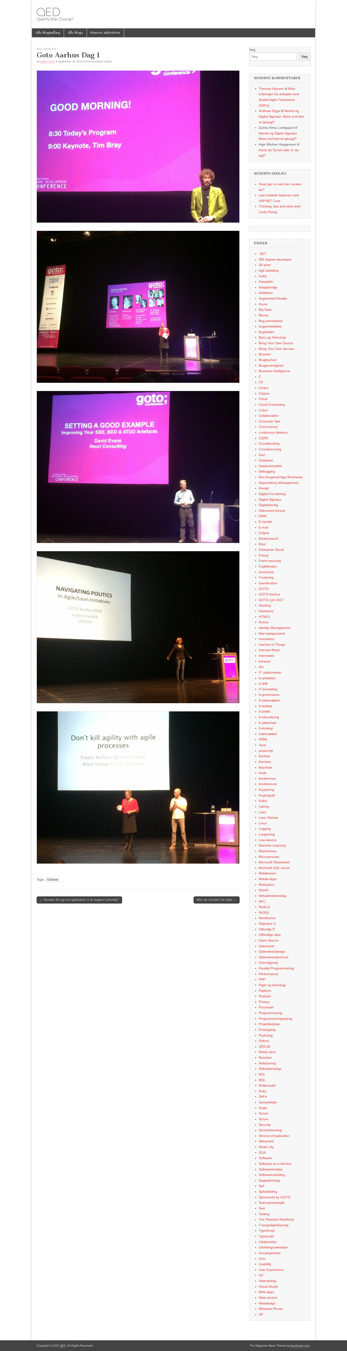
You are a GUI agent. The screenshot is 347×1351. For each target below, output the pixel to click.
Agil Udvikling (47, 48)
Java (262, 745)
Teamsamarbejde (272, 1203)
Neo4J (263, 890)
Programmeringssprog (275, 1018)
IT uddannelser (270, 672)
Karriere (265, 762)
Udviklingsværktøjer (273, 1247)
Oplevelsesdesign (272, 951)
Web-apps (266, 1292)
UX (261, 1275)
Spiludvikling (268, 1191)
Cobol (263, 410)
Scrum (263, 1113)
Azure (263, 304)
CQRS (263, 438)
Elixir (262, 544)
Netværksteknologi (272, 896)
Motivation (266, 884)
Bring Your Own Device (276, 343)
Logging (265, 828)
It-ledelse (265, 706)
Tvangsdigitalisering (273, 1225)
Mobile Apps (268, 879)
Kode (263, 773)
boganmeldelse (270, 326)
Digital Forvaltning (272, 494)
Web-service (268, 1297)
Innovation (266, 639)
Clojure (264, 393)
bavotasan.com (300, 1345)
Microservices (269, 857)
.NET (262, 254)
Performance (268, 974)
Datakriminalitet (270, 466)
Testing (264, 1214)
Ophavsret (266, 946)
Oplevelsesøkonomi (273, 957)
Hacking (265, 605)
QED (48, 12)
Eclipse (264, 533)
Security (265, 1125)
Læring (264, 806)
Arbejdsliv (266, 282)
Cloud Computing (272, 404)
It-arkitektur (267, 678)
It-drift (263, 683)
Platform (265, 991)
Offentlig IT (267, 929)
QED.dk (264, 1046)
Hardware (266, 611)
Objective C (267, 923)
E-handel (265, 522)
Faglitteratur (268, 566)
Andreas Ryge (269, 111)
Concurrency (268, 427)
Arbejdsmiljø (268, 287)
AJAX (263, 276)
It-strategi (266, 728)
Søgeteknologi (269, 1180)
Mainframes (267, 851)
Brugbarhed (267, 360)
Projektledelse (269, 1024)
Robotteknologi (270, 1069)
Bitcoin (264, 315)
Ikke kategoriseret (272, 633)
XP (261, 1314)
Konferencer (268, 784)
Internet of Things (272, 644)
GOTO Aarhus (269, 594)
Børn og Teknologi (272, 337)
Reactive (265, 1057)
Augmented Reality (273, 298)
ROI (262, 1074)
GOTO (264, 589)
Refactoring (267, 1063)
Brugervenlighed (271, 365)
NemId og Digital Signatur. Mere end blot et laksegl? (281, 116)
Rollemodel (267, 1085)
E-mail (263, 527)
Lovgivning (267, 834)
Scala (263, 1108)
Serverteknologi (270, 1130)
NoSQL (264, 912)
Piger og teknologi (272, 985)
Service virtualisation (274, 1136)
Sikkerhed (266, 1141)
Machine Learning (272, 845)
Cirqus (263, 388)
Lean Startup (268, 817)
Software (265, 1158)
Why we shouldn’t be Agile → (217, 900)
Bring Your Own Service (276, 349)
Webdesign (267, 1303)
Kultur (263, 801)
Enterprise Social (271, 549)
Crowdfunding (269, 443)
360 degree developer (275, 259)
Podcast (265, 996)
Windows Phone (271, 1309)
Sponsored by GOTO (274, 1197)
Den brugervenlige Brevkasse (281, 477)
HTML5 (264, 617)
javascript (266, 751)
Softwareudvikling (272, 1175)
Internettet (266, 656)
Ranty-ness (267, 1052)
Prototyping (267, 1030)
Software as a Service (275, 1164)
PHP (262, 979)
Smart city (266, 1147)
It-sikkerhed (267, 723)
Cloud (263, 399)
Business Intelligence (274, 371)
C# (261, 382)
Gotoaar (52, 879)
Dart (262, 455)
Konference (267, 778)
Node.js (264, 907)
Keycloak (265, 767)
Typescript (266, 1236)
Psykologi (266, 1035)
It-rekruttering (269, 717)
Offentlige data (270, 935)
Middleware (267, 873)
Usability (265, 1264)
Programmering (270, 1013)
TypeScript (267, 1230)
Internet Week (269, 650)
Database (266, 460)
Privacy (264, 1002)
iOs (261, 667)
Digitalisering (268, 505)
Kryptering (266, 790)
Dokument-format (272, 510)
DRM (262, 516)
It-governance (269, 695)
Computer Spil (269, 421)
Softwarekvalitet (270, 1169)
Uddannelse (268, 1242)
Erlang (263, 555)
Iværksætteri (268, 734)
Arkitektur (266, 293)
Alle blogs (75, 33)
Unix (262, 1259)
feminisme (266, 572)
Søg (252, 50)
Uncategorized (269, 1253)
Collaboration (269, 415)
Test (262, 1208)
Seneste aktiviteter (105, 33)
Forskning (266, 577)
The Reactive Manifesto (276, 1219)
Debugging (267, 471)
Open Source (269, 940)
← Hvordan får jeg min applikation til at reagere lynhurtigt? (79, 900)
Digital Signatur (270, 499)
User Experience (271, 1270)
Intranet (264, 661)
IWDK (263, 739)
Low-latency (268, 840)
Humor (264, 622)
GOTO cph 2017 (271, 600)
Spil (261, 1186)
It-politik (264, 711)
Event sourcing (270, 561)
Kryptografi (267, 795)
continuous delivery (273, 432)
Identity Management (274, 628)
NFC (262, 901)
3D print (265, 265)
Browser (265, 354)
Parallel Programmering (276, 968)
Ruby (263, 1091)
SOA (262, 1152)
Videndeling (267, 1281)
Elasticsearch (269, 538)
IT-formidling (268, 689)
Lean (262, 812)
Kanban (264, 756)
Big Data (265, 309)
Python (264, 1041)
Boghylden (267, 332)
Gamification (268, 583)
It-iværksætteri (269, 700)
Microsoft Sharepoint (274, 862)
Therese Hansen (271, 88)
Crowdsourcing (270, 449)
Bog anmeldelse (271, 321)
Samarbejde (268, 1102)
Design (264, 488)
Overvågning (268, 962)
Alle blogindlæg (47, 33)
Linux (263, 823)
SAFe (263, 1096)
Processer (266, 1007)
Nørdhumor (267, 918)
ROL (262, 1080)
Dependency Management (278, 483)
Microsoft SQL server (274, 868)
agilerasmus (47, 61)
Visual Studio (268, 1286)
